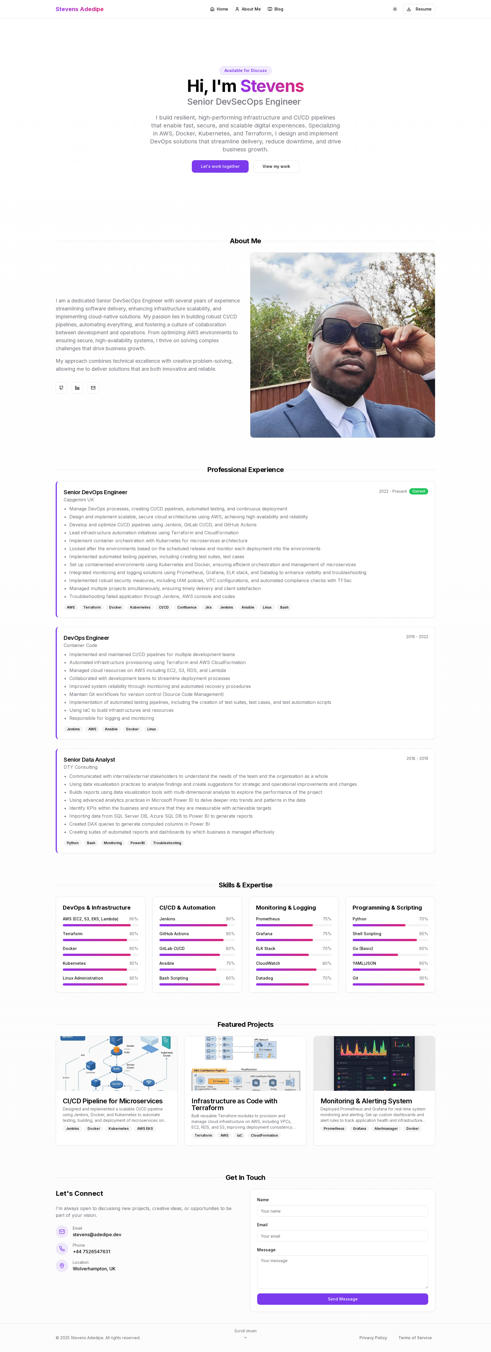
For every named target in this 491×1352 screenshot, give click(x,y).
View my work (276, 166)
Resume (424, 9)
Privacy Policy (373, 1337)
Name (263, 1199)
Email (262, 1224)
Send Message (343, 1299)
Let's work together (220, 166)
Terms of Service (415, 1337)
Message (266, 1249)
